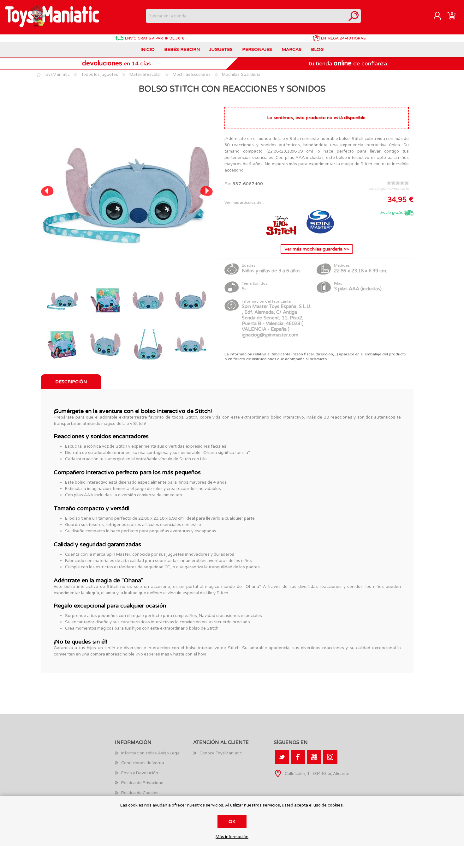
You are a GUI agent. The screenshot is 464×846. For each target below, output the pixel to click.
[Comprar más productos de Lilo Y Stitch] (281, 234)
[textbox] (246, 16)
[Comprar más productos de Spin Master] (320, 234)
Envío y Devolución (139, 773)
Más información (232, 837)
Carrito (451, 16)
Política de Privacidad (142, 782)
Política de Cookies (139, 792)
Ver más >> (316, 249)
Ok (232, 821)
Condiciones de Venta (142, 762)
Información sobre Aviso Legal (151, 753)
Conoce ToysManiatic (220, 753)
